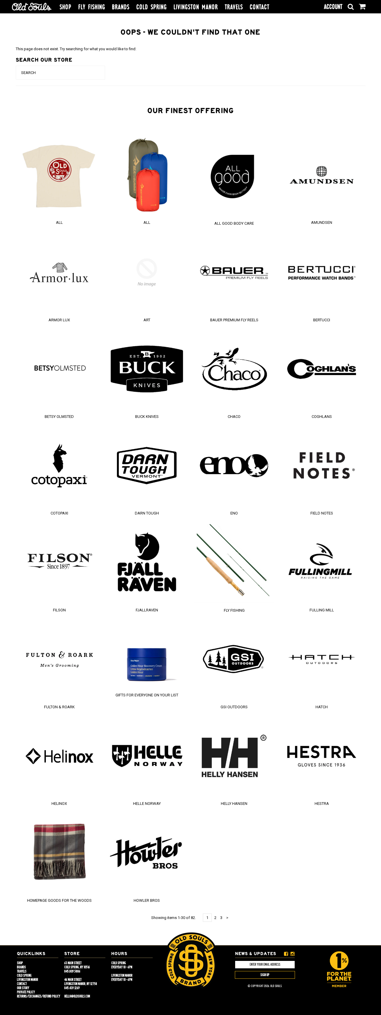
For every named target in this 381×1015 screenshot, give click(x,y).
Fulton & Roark (59, 707)
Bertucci (321, 320)
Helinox (59, 803)
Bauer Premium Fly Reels (234, 320)
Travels (234, 7)
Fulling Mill (322, 610)
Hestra (322, 803)
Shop (65, 7)
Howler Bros (147, 900)
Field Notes (321, 513)
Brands (120, 7)
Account (333, 6)
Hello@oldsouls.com (77, 996)
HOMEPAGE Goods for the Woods (59, 900)
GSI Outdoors (234, 707)
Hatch (322, 707)
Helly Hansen (234, 803)
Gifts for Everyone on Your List (146, 695)
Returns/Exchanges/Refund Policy (38, 996)
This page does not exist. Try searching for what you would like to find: (76, 49)
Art (146, 320)
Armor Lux (59, 320)
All (59, 222)
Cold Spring (151, 7)
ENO (234, 513)
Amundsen (321, 222)
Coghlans (322, 416)
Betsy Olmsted (59, 416)
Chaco (234, 416)
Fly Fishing (91, 7)
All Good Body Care (234, 223)
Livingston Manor (196, 7)
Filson (59, 610)
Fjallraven (147, 610)
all (146, 222)
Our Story (23, 988)
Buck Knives (147, 416)
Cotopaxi (59, 513)
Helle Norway (147, 803)
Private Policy (26, 992)
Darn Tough (147, 513)
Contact (259, 7)
